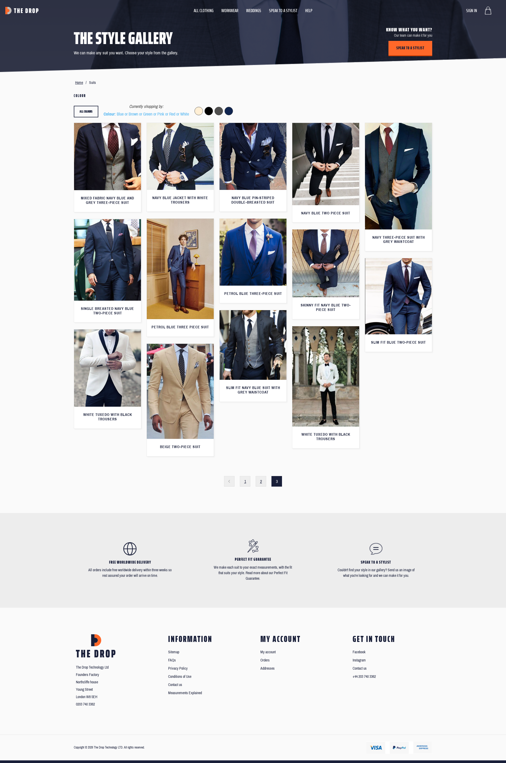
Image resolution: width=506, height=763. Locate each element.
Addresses (267, 668)
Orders (265, 660)
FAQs (172, 660)
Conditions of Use (179, 677)
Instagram (359, 660)
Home (79, 83)
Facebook (359, 652)
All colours (86, 111)
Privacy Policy (178, 668)
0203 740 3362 (85, 704)
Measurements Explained (185, 693)
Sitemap (173, 652)
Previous (229, 481)
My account (268, 652)
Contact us (175, 685)
